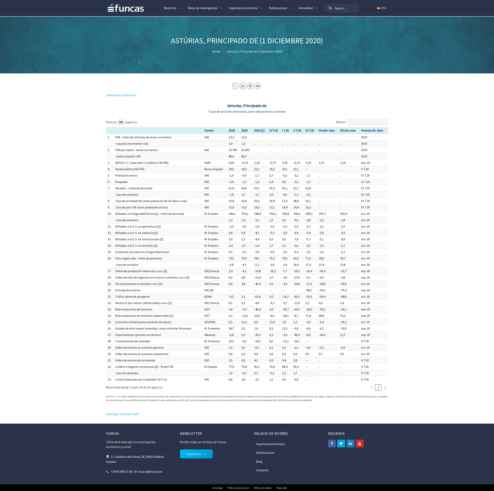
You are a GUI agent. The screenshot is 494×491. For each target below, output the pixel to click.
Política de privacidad (238, 487)
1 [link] (378, 387)
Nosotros (170, 8)
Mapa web (282, 487)
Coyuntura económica (243, 8)
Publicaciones (278, 8)
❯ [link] (385, 387)
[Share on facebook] (250, 86)
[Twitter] (341, 443)
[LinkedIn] (350, 443)
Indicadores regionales (121, 95)
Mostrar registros (121, 122)
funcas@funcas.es (150, 471)
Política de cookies (263, 487)
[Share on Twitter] (235, 86)
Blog (259, 461)
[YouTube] (360, 443)
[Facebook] (332, 443)
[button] (330, 8)
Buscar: (341, 122)
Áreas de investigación (202, 8)
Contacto (262, 470)
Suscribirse (193, 454)
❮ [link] (371, 387)
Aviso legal (217, 487)
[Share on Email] (258, 86)
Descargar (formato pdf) (122, 414)
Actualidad (306, 8)
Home (216, 51)
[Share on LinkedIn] (242, 86)
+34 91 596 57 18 (121, 471)
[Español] (382, 8)
